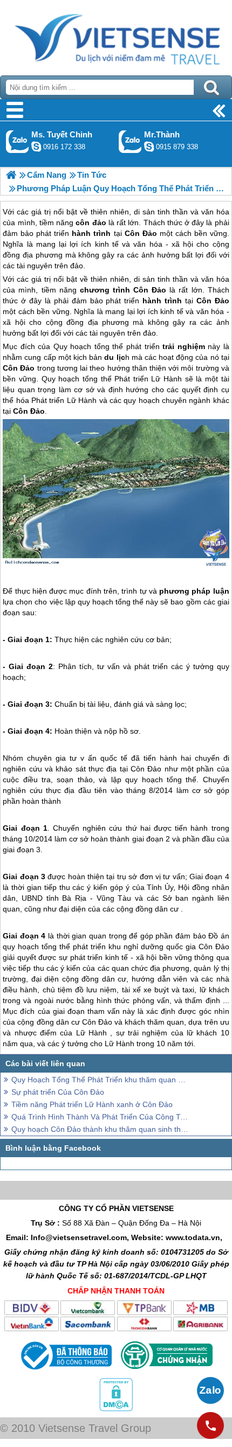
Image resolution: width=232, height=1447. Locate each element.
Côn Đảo (149, 290)
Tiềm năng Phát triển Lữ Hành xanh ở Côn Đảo (92, 1104)
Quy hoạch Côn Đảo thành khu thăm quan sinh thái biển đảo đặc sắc (99, 1129)
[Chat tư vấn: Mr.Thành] (149, 146)
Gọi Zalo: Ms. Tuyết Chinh (17, 141)
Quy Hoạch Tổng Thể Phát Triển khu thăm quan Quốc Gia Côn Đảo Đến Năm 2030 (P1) (99, 1079)
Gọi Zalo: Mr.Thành (130, 141)
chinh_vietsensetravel (36, 146)
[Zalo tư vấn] (210, 1390)
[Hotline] (210, 1425)
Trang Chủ (116, 35)
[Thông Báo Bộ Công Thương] (65, 1372)
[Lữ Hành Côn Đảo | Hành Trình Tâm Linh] (11, 175)
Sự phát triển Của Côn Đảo (57, 1092)
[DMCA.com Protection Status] (116, 1408)
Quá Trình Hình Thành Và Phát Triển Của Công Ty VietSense (99, 1116)
